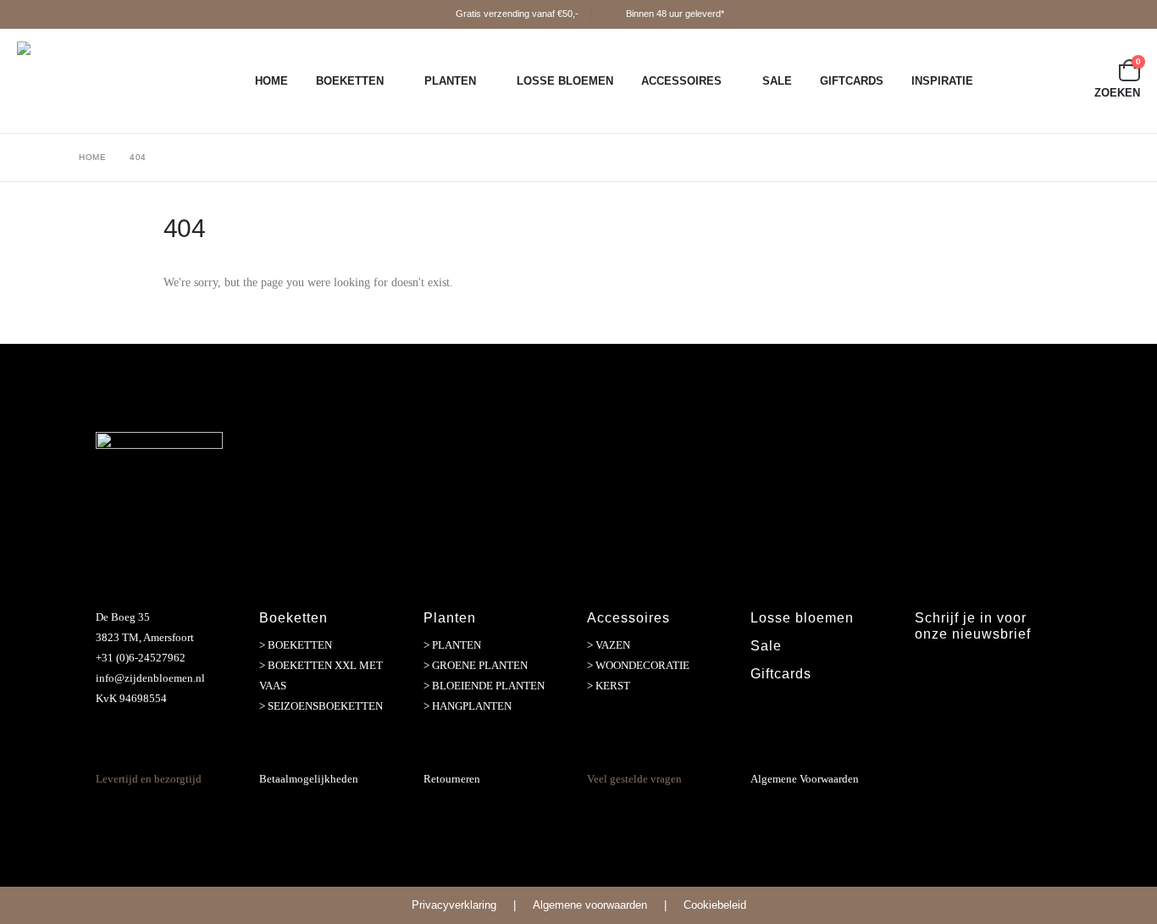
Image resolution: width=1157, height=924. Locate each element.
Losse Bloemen (565, 81)
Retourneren (451, 778)
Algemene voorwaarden (590, 905)
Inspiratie (942, 81)
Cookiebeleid (715, 905)
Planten (450, 81)
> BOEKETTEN (295, 645)
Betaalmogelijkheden (308, 778)
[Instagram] (965, 672)
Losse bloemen (802, 618)
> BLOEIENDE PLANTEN (484, 685)
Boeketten (350, 81)
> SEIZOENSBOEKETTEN (321, 706)
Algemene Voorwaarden (804, 778)
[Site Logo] (123, 80)
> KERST (608, 685)
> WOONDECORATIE (638, 665)
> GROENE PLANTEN (475, 665)
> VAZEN (608, 645)
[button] (1107, 92)
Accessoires (681, 81)
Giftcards (851, 81)
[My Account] (1056, 70)
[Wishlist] (1094, 70)
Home (271, 81)
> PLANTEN (452, 645)
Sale (777, 81)
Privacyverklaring (454, 905)
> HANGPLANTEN (467, 706)
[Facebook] (929, 672)
